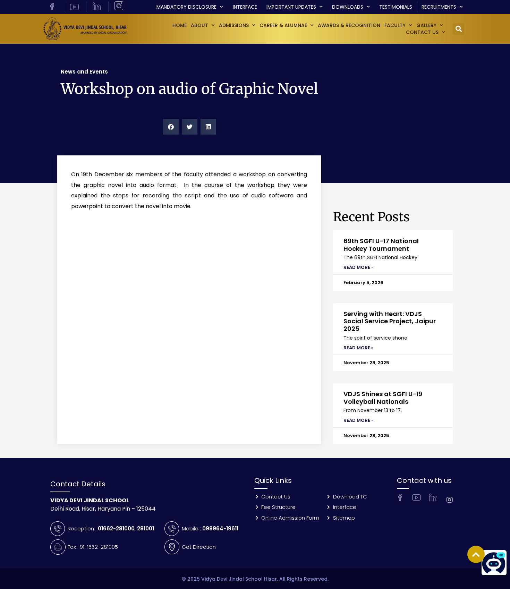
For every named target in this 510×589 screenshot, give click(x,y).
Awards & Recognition (349, 25)
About (199, 25)
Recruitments (439, 6)
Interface (245, 6)
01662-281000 (116, 528)
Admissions (234, 25)
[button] (458, 29)
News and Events (84, 71)
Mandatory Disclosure (186, 6)
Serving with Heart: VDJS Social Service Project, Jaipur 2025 (389, 321)
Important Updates (291, 6)
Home (179, 25)
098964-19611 (220, 528)
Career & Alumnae (283, 25)
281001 (145, 528)
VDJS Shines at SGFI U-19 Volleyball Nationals (382, 398)
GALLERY (426, 25)
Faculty (395, 25)
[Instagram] (450, 500)
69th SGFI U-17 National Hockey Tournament (381, 245)
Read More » (358, 267)
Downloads (347, 6)
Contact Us (422, 32)
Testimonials (395, 6)
